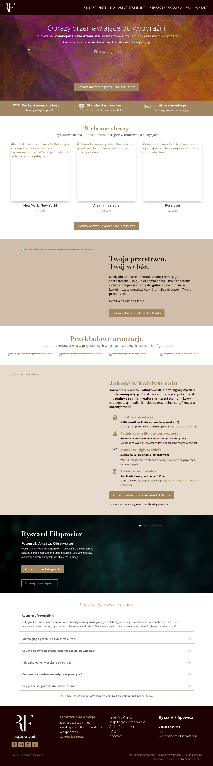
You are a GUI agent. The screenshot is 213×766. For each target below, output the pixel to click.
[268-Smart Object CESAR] (182, 353)
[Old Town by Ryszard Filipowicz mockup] (30, 353)
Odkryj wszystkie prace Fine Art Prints (106, 226)
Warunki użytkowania (141, 755)
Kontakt (201, 7)
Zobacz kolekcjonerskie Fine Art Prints (141, 495)
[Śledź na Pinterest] (28, 744)
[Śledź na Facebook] (14, 744)
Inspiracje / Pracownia (165, 7)
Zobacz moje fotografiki (43, 569)
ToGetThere (185, 759)
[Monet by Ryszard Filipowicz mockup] (81, 353)
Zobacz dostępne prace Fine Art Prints (106, 87)
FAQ (188, 7)
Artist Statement (131, 7)
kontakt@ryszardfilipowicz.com (178, 736)
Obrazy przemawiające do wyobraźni (106, 28)
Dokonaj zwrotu (193, 755)
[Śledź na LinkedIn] (35, 744)
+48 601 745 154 (169, 727)
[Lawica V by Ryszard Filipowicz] (131, 353)
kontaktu (147, 695)
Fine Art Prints (95, 7)
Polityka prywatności (169, 755)
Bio (112, 7)
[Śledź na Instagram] (21, 744)
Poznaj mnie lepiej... (39, 583)
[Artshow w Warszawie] (57, 374)
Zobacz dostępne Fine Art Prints (136, 313)
